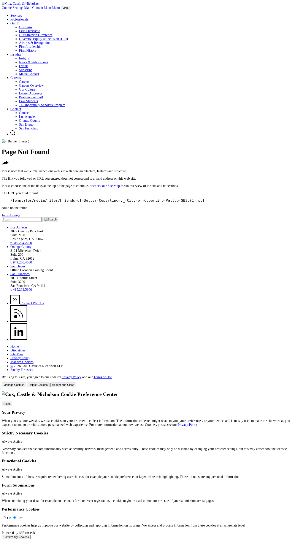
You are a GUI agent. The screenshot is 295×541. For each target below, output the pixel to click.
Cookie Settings (12, 8)
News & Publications (33, 62)
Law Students (28, 101)
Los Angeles (27, 116)
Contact (15, 109)
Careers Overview (31, 85)
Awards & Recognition (35, 43)
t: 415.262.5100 (21, 289)
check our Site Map (106, 186)
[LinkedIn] (18, 339)
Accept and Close (63, 384)
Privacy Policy (20, 358)
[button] (5, 164)
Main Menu (52, 8)
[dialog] (147, 381)
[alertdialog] (147, 465)
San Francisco (28, 128)
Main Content (33, 8)
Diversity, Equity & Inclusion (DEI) (43, 39)
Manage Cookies (21, 362)
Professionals (19, 19)
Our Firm (16, 23)
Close (7, 403)
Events (23, 66)
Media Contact (29, 74)
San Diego (26, 124)
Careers (15, 78)
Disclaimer (17, 350)
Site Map (16, 354)
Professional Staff (31, 97)
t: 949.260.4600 (21, 262)
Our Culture (27, 89)
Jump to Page (11, 215)
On (9, 518)
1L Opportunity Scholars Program (42, 105)
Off (20, 518)
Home (14, 346)
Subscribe (25, 70)
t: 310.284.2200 (21, 243)
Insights (15, 54)
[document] (147, 465)
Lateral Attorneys (31, 93)
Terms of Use (103, 377)
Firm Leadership (30, 46)
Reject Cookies (38, 384)
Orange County (29, 120)
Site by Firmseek (21, 370)
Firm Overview (29, 31)
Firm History (27, 50)
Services (16, 15)
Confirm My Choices (16, 537)
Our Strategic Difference (35, 35)
